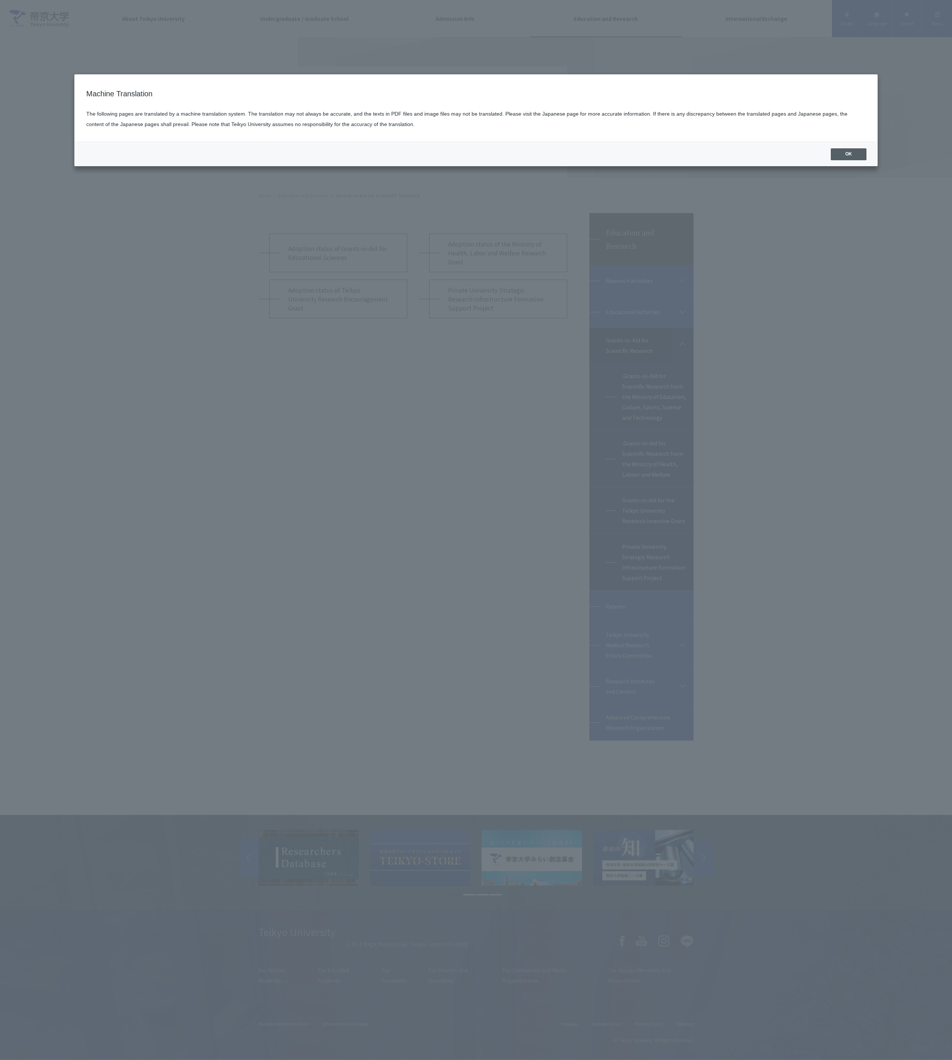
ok (848, 154)
